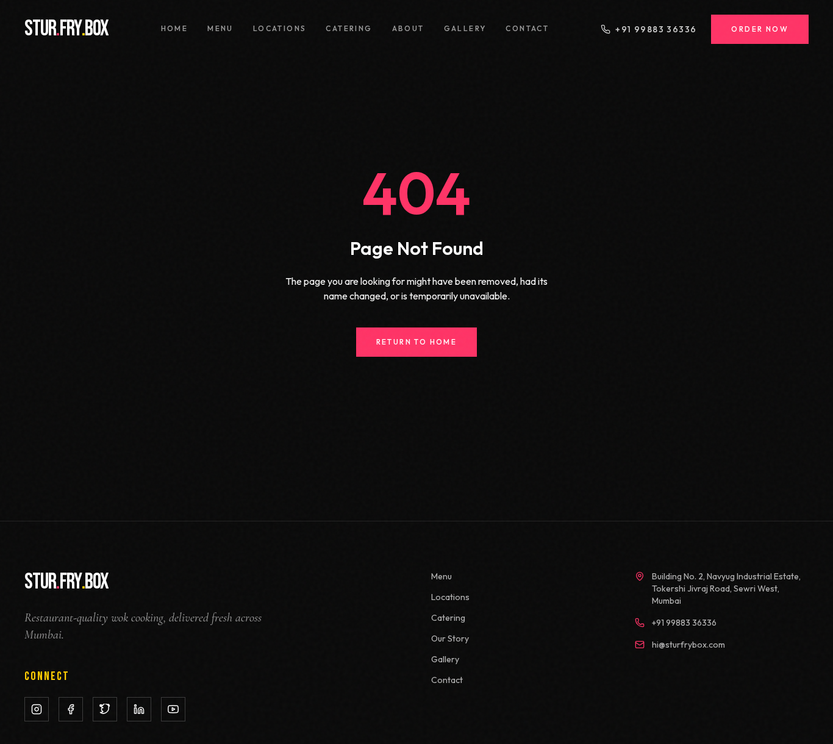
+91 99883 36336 (655, 29)
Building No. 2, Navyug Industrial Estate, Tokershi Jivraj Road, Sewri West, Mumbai (726, 588)
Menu (220, 28)
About (408, 28)
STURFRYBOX (66, 29)
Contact (527, 28)
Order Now (759, 29)
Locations (280, 28)
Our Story (450, 638)
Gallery (465, 28)
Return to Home (416, 341)
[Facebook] (71, 709)
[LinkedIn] (139, 709)
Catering (349, 28)
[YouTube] (173, 709)
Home (174, 28)
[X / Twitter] (105, 709)
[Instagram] (36, 709)
